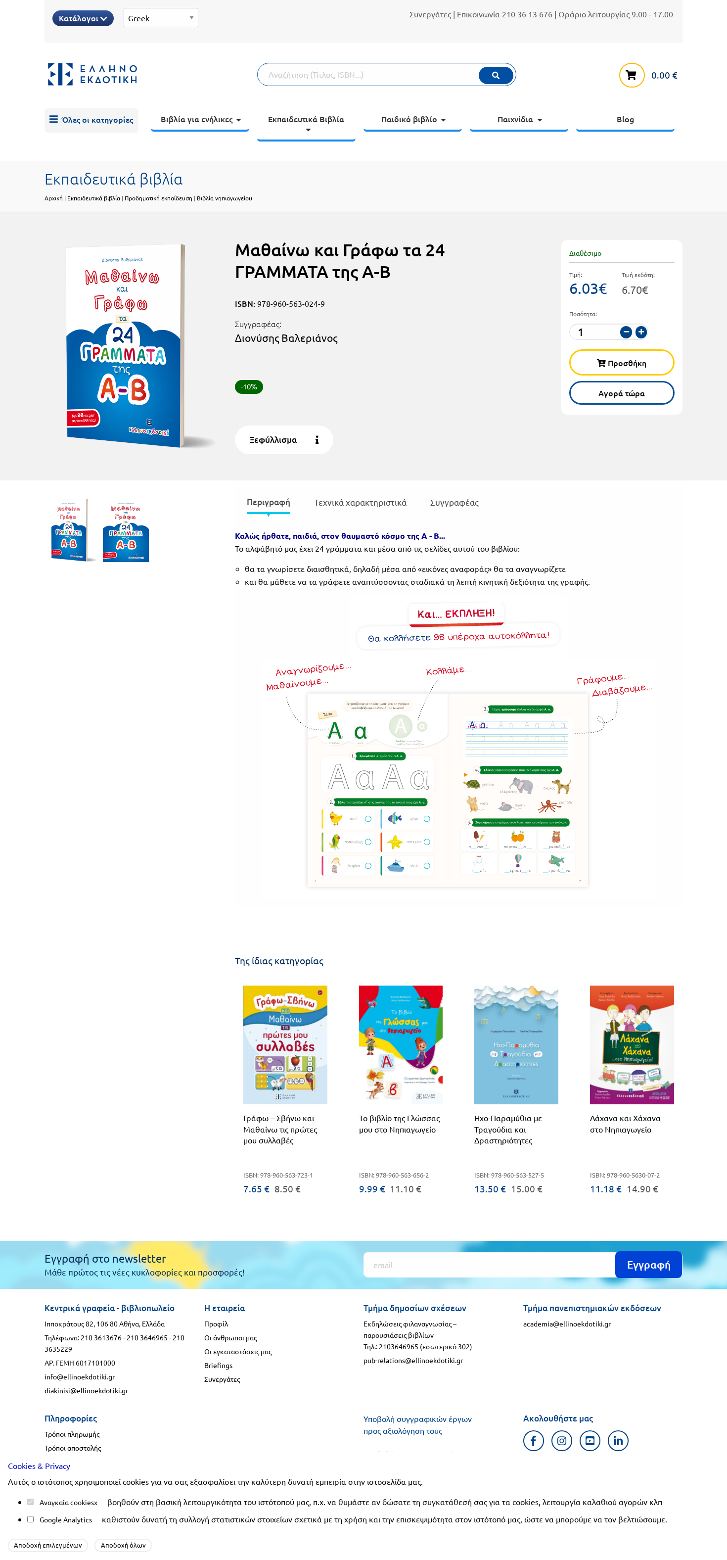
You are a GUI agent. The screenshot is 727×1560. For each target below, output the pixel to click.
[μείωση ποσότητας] (626, 332)
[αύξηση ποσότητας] (641, 332)
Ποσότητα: (583, 314)
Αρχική (54, 198)
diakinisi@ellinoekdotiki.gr (86, 1390)
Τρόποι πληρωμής (72, 1433)
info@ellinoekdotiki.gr (80, 1376)
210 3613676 (101, 1337)
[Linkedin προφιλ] (618, 1440)
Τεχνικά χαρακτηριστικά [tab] (360, 502)
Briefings (218, 1365)
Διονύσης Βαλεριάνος (286, 337)
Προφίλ (216, 1323)
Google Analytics (66, 1519)
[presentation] (268, 503)
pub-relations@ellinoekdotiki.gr (413, 1360)
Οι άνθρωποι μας (230, 1337)
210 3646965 (147, 1337)
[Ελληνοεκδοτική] (151, 74)
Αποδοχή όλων (123, 1545)
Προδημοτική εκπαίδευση (158, 198)
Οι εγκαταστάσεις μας (238, 1351)
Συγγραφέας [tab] (454, 502)
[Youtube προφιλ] (590, 1440)
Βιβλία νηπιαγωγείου (224, 198)
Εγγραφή (649, 1264)
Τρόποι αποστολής (73, 1447)
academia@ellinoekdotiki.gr (567, 1323)
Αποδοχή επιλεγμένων (48, 1545)
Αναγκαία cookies (67, 1502)
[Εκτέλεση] (496, 75)
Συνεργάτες (430, 14)
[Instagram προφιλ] (562, 1440)
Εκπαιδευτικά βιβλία (93, 198)
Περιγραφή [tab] (268, 502)
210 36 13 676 (527, 14)
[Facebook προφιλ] (534, 1440)
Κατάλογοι (79, 17)
